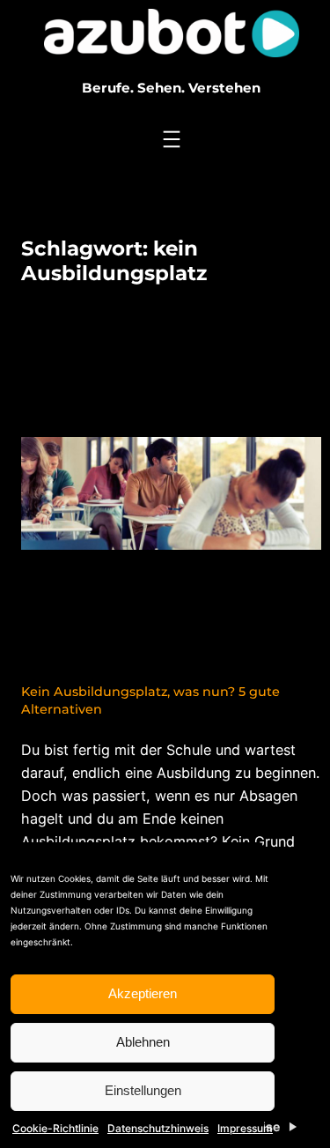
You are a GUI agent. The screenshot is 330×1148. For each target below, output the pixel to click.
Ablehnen (143, 1041)
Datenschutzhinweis (158, 1128)
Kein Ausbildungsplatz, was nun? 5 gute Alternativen (150, 700)
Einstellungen (143, 1090)
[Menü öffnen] (172, 139)
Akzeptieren (142, 993)
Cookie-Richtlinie (55, 1128)
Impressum (245, 1128)
